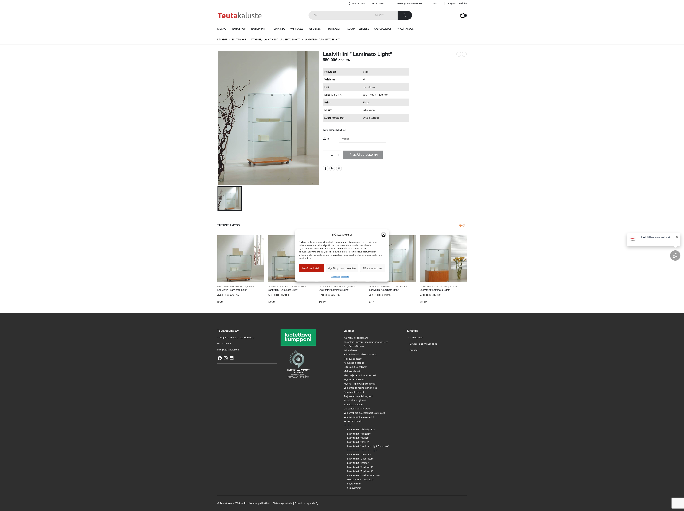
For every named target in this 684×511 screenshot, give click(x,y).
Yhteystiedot (380, 3)
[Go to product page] (240, 258)
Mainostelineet (352, 371)
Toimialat (334, 28)
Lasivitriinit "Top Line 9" (360, 471)
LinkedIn (332, 168)
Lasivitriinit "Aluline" (358, 437)
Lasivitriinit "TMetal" (358, 462)
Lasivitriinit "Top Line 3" (360, 467)
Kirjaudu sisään (457, 3)
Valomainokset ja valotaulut (359, 417)
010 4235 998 (357, 3)
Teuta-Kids (279, 28)
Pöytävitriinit (354, 483)
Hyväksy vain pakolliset (342, 268)
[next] (464, 54)
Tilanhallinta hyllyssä (355, 400)
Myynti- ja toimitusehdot (410, 3)
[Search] (405, 15)
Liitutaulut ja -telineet (355, 366)
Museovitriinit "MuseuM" (361, 479)
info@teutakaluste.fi (228, 349)
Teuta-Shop (238, 28)
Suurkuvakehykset (354, 392)
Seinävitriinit (354, 487)
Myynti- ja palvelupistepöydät (360, 383)
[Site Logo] (239, 15)
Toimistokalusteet (353, 404)
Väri (325, 139)
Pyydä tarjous (405, 28)
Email (339, 168)
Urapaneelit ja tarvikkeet (357, 408)
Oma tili (436, 3)
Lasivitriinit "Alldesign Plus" (362, 429)
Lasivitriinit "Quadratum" (360, 458)
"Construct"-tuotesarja (356, 337)
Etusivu (221, 28)
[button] (383, 234)
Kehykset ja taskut (354, 362)
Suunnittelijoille (358, 28)
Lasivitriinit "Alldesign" (359, 433)
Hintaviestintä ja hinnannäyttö (360, 354)
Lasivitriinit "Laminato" (359, 454)
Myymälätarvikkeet (354, 379)
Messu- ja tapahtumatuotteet (360, 375)
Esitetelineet (350, 350)
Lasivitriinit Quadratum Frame (363, 475)
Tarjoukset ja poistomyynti (358, 396)
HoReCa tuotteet (353, 358)
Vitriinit (251, 286)
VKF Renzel (296, 28)
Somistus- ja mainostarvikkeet (360, 387)
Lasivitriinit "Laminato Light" (231, 286)
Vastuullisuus (383, 28)
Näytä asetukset (372, 268)
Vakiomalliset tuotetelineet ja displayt (364, 412)
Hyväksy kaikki (311, 268)
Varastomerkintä (353, 421)
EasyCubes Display (354, 346)
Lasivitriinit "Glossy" (358, 441)
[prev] (458, 54)
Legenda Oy (312, 503)
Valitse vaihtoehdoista (258, 241)
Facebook (325, 168)
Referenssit (316, 28)
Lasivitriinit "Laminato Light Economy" (368, 446)
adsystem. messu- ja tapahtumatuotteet (366, 342)
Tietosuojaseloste (340, 276)
